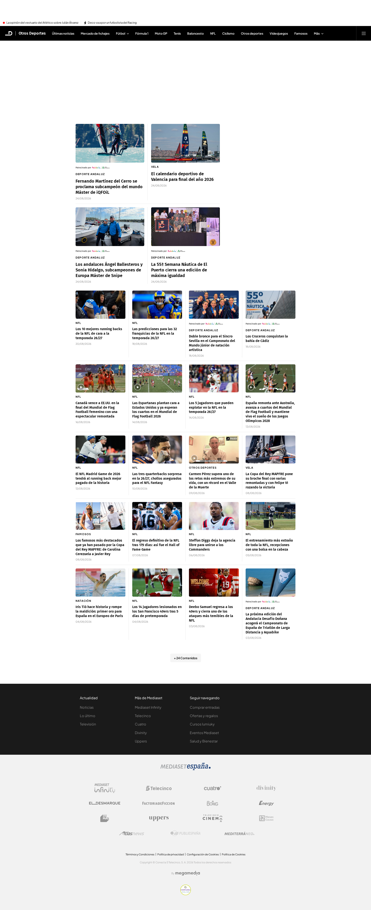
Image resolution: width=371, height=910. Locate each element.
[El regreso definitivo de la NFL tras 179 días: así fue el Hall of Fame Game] (157, 516)
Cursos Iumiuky (202, 724)
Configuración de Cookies (203, 854)
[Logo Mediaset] (185, 769)
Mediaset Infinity (148, 707)
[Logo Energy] (266, 803)
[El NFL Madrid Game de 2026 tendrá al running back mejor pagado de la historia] (100, 450)
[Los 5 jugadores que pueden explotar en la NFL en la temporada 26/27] (214, 378)
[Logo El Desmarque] (104, 803)
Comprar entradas (205, 707)
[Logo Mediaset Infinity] (104, 788)
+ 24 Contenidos (185, 658)
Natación (83, 600)
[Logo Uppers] (159, 818)
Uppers (141, 741)
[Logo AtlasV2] (131, 833)
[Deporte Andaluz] (110, 167)
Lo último (87, 715)
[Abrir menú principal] (364, 33)
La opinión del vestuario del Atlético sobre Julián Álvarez (42, 23)
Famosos (83, 534)
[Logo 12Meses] (266, 818)
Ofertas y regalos (204, 715)
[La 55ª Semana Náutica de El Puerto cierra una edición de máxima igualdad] (185, 226)
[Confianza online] (185, 894)
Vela (155, 166)
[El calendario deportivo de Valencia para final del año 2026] (185, 143)
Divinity (141, 732)
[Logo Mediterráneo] (239, 833)
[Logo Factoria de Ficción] (158, 803)
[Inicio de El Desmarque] (8, 33)
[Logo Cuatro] (212, 788)
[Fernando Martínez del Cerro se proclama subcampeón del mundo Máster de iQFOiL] (110, 143)
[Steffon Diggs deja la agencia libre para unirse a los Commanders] (214, 516)
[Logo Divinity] (266, 788)
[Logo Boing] (212, 803)
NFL (78, 323)
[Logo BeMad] (104, 818)
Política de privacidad (170, 854)
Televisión (88, 724)
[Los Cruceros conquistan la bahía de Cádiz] (270, 305)
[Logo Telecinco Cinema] (212, 818)
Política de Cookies (233, 854)
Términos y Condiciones (140, 854)
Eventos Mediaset (204, 732)
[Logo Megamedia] (187, 873)
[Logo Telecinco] (159, 788)
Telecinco (143, 715)
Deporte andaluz (90, 174)
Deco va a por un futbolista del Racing (112, 23)
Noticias (87, 707)
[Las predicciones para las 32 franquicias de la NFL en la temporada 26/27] (157, 305)
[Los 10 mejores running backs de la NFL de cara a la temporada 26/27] (100, 305)
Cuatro (140, 724)
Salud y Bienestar (204, 741)
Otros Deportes (32, 33)
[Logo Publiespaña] (185, 833)
